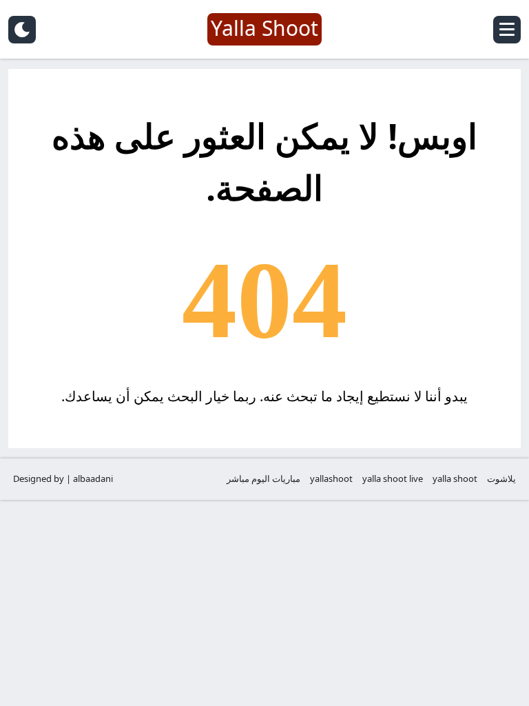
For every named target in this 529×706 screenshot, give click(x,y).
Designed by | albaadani (63, 478)
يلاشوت (501, 478)
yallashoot (331, 478)
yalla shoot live (392, 478)
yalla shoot (455, 478)
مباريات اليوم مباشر (263, 478)
